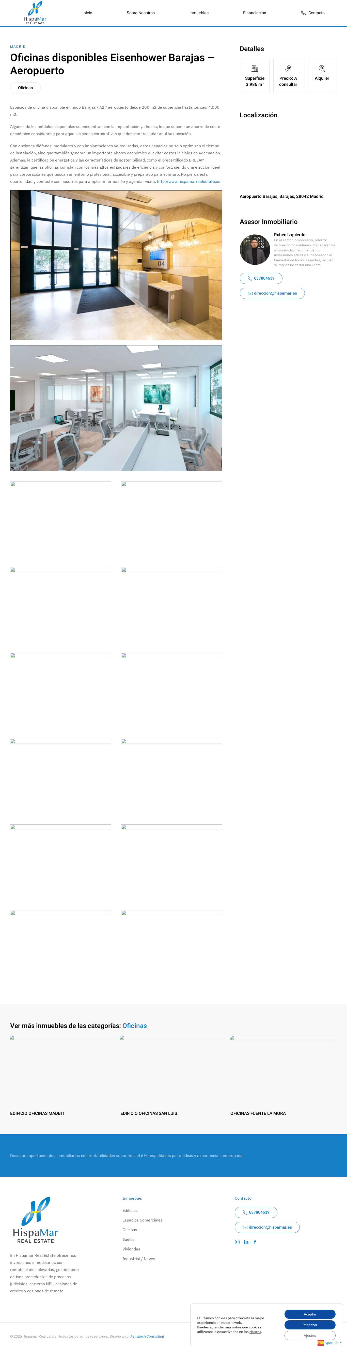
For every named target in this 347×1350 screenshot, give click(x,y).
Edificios (130, 1210)
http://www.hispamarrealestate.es (188, 181)
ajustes (255, 1331)
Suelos (128, 1239)
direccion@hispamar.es (275, 293)
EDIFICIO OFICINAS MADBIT (37, 1113)
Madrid (18, 46)
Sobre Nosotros (141, 13)
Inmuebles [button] (199, 13)
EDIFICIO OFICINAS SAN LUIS (148, 1113)
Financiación (254, 13)
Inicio (87, 13)
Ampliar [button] (60, 519)
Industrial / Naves (138, 1258)
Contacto (316, 13)
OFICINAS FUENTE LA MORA (258, 1113)
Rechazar (310, 1325)
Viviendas (131, 1248)
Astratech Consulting (147, 1336)
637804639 (264, 278)
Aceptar (310, 1314)
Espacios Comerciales (142, 1220)
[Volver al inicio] (35, 13)
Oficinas (25, 88)
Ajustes (310, 1335)
